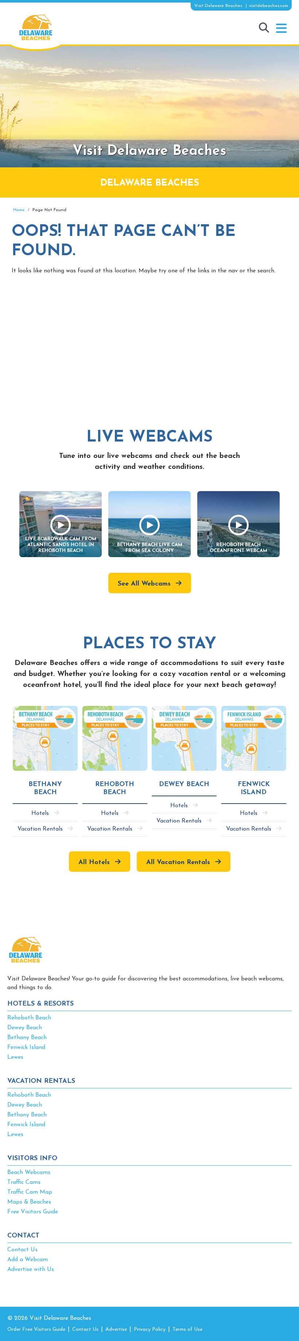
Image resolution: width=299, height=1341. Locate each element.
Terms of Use (187, 1329)
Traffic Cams (23, 1182)
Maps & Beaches (29, 1202)
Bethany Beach (27, 1038)
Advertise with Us (30, 1269)
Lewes (15, 1057)
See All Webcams (144, 584)
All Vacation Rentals (178, 862)
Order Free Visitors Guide (36, 1329)
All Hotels (94, 862)
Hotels (40, 813)
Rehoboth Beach (29, 1018)
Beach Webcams (28, 1172)
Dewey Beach (24, 1028)
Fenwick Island (26, 1047)
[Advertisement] (149, 343)
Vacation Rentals (40, 829)
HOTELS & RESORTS (40, 1004)
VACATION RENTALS (41, 1081)
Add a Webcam (27, 1260)
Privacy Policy (150, 1329)
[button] (281, 28)
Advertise (116, 1329)
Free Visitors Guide (32, 1212)
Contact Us (22, 1250)
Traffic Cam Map (29, 1192)
